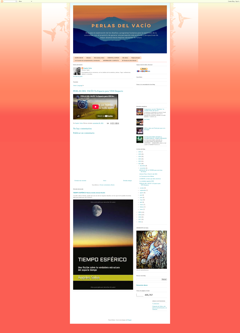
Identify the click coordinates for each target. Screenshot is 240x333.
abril (141, 202)
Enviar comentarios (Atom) (107, 185)
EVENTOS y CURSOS (113, 57)
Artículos (88, 57)
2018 (139, 217)
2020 (139, 212)
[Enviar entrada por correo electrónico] (107, 123)
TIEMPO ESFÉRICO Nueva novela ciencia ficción (89, 193)
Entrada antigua (127, 180)
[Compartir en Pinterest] (118, 123)
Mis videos (125, 57)
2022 (139, 161)
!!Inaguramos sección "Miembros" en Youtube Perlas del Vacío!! (154, 109)
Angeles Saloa (87, 68)
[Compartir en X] (115, 123)
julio (141, 195)
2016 (139, 222)
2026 (139, 152)
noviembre (143, 168)
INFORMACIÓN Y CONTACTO (111, 60)
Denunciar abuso (142, 285)
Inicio (104, 180)
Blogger (129, 320)
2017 (139, 219)
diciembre (143, 165)
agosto (142, 192)
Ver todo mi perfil (77, 76)
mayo (141, 200)
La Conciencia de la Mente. (146, 176)
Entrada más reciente (80, 180)
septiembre (143, 190)
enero (141, 209)
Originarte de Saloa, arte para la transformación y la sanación (159, 308)
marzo (142, 204)
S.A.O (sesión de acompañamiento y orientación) (87, 60)
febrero (142, 207)
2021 (139, 163)
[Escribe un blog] (113, 123)
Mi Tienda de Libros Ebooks (129, 60)
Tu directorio (155, 303)
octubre (142, 188)
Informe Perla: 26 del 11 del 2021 (148, 174)
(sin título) (147, 119)
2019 (139, 214)
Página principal (135, 57)
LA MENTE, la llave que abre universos (150, 178)
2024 (139, 156)
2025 (139, 154)
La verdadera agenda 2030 (146, 181)
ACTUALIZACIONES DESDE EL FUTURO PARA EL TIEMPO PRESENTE (155, 137)
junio (141, 197)
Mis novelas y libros (99, 57)
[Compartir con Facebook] (116, 123)
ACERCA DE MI (79, 57)
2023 (139, 159)
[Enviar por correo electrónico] (111, 123)
